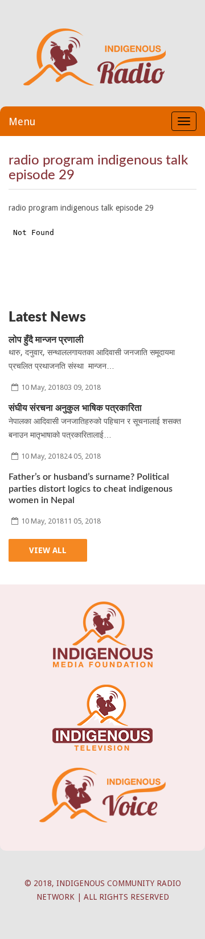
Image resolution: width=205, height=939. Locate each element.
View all (48, 550)
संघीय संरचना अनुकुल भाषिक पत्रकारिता (75, 408)
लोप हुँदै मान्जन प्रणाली (46, 339)
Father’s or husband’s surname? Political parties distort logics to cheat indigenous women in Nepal (91, 488)
